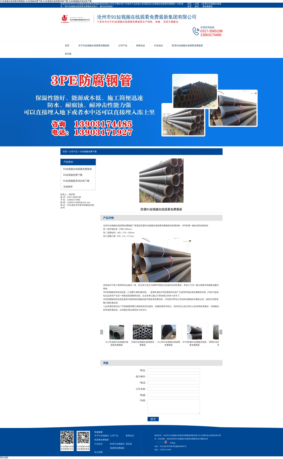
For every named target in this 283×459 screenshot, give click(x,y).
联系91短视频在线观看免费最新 (211, 5)
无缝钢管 (68, 186)
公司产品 (122, 45)
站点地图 (98, 452)
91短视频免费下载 (88, 151)
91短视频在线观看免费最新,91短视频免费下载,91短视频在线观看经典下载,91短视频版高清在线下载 (46, 1)
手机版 (172, 443)
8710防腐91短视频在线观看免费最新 (194, 343)
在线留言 (197, 5)
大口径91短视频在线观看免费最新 (168, 343)
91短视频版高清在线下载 (76, 181)
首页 (67, 45)
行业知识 (158, 45)
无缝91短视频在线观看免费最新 (142, 343)
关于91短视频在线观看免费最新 (93, 45)
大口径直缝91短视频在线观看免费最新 (116, 343)
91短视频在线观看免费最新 (77, 169)
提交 (153, 419)
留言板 (68, 53)
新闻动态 (140, 45)
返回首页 (189, 5)
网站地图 (4, 457)
